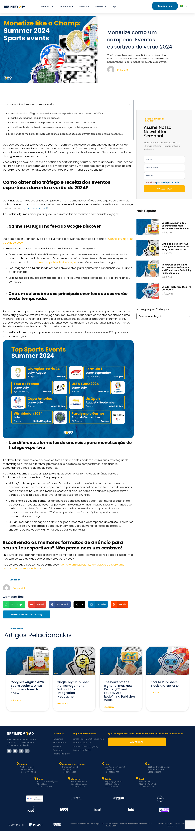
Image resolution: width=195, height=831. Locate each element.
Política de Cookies (110, 823)
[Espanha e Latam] (60, 763)
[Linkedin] (9, 751)
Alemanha (75, 779)
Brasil (141, 779)
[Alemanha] (69, 778)
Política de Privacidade (79, 823)
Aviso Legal (95, 823)
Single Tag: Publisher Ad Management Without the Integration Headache (175, 246)
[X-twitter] (21, 751)
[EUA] (146, 763)
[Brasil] (137, 778)
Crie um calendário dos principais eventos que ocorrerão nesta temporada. (52, 122)
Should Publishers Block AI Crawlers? (165, 684)
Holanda (23, 764)
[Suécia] (103, 778)
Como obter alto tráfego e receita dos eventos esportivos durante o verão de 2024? (55, 113)
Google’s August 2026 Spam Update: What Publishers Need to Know (175, 226)
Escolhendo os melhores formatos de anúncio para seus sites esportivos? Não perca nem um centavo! (65, 134)
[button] (130, 104)
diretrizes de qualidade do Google (54, 262)
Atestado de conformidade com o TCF (135, 823)
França (40, 779)
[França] (35, 778)
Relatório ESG (111, 826)
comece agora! (37, 208)
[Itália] (103, 763)
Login (114, 6)
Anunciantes (65, 6)
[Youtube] (15, 751)
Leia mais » (16, 700)
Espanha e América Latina (73, 764)
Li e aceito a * (162, 182)
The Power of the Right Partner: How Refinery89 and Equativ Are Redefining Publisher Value (177, 268)
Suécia (108, 779)
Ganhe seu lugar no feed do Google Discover (35, 118)
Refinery (83, 6)
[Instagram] (27, 751)
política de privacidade (167, 182)
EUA (149, 764)
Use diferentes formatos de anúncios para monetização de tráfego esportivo (53, 127)
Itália (107, 764)
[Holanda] (17, 763)
